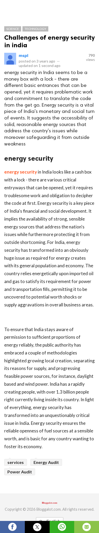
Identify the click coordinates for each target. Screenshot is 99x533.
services (15, 462)
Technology (35, 29)
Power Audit (19, 471)
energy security (20, 172)
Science (12, 29)
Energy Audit (46, 462)
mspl (23, 55)
